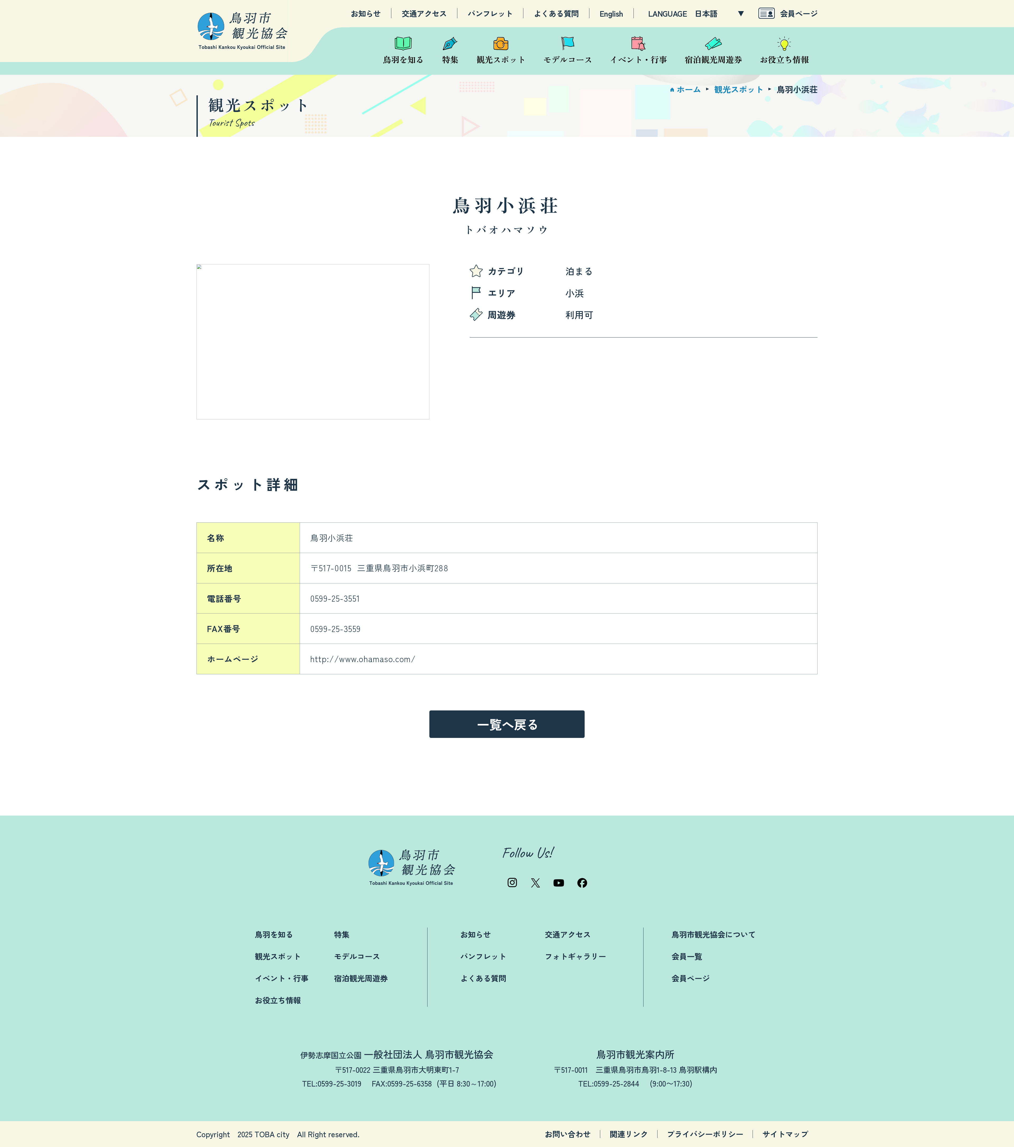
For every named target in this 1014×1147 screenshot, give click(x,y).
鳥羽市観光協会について (714, 934)
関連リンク (629, 1134)
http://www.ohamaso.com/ (363, 658)
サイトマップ (785, 1134)
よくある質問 (556, 13)
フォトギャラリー (575, 956)
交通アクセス (424, 13)
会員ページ (799, 13)
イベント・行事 (281, 978)
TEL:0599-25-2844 (608, 1083)
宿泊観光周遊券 (361, 978)
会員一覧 (687, 956)
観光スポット (278, 956)
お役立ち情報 (278, 999)
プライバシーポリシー (705, 1134)
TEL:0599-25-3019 (332, 1083)
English (611, 13)
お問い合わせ (568, 1134)
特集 (341, 934)
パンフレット (490, 13)
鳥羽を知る (274, 934)
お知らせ (366, 13)
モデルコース (357, 956)
